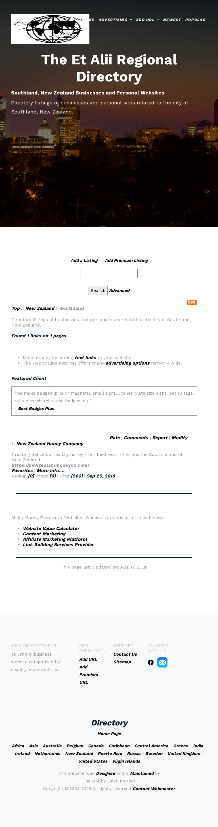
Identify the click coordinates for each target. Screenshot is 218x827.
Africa (18, 745)
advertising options (128, 363)
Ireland (22, 753)
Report (159, 437)
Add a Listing (84, 260)
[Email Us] (162, 662)
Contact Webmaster (154, 788)
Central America (151, 745)
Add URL (145, 20)
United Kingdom (183, 753)
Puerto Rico (110, 753)
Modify (179, 437)
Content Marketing (44, 533)
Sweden (153, 753)
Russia (134, 753)
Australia (52, 745)
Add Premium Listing (126, 260)
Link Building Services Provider (58, 544)
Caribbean (118, 745)
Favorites (22, 470)
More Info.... (50, 470)
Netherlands (47, 753)
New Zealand (39, 308)
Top (15, 308)
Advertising (112, 20)
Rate (115, 437)
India (198, 745)
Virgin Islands (126, 761)
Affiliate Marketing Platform (55, 539)
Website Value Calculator (51, 528)
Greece (180, 745)
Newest (172, 20)
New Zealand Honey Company (49, 443)
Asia (33, 745)
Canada (96, 745)
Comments (136, 437)
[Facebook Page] (150, 662)
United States (92, 761)
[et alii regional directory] (50, 28)
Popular (195, 20)
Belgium (74, 745)
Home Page (109, 733)
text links (85, 357)
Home (87, 20)
